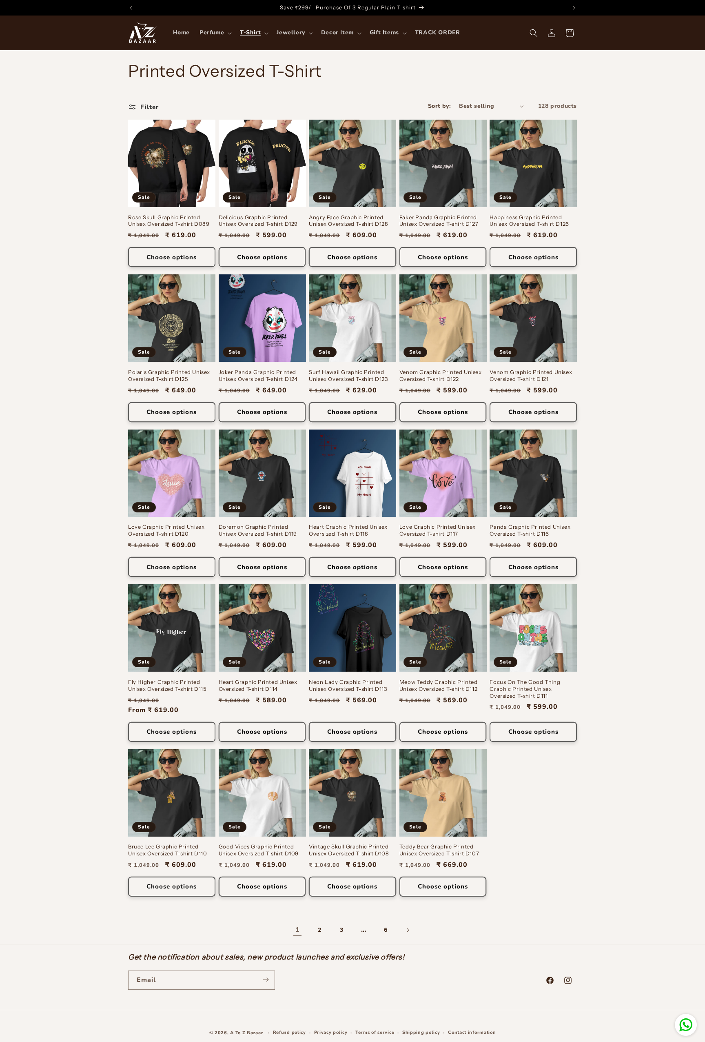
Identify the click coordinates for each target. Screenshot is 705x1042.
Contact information (472, 1032)
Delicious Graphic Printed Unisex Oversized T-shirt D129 (258, 220)
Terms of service (374, 1032)
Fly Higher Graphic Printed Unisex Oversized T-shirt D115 (167, 685)
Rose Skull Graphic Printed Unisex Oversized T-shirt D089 (168, 220)
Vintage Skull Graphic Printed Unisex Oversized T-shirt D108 (349, 850)
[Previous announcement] (131, 8)
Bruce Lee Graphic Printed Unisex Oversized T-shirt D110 (167, 850)
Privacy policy (331, 1032)
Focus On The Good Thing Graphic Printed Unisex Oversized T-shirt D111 (525, 689)
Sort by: (439, 106)
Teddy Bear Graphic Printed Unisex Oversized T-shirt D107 (439, 850)
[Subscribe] (266, 979)
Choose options (171, 257)
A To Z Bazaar (246, 1033)
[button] (215, 32)
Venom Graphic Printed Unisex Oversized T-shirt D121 (531, 375)
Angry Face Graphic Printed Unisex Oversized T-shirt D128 (348, 220)
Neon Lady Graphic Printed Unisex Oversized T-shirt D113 (348, 685)
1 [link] (297, 929)
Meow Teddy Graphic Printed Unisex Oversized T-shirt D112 (438, 685)
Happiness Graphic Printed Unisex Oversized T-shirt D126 (529, 220)
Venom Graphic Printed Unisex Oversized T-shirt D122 (440, 375)
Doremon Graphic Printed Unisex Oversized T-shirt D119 (258, 530)
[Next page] (408, 930)
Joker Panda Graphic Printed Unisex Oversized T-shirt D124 (258, 375)
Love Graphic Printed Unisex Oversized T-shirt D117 (437, 530)
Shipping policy (421, 1032)
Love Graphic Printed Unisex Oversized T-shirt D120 (166, 530)
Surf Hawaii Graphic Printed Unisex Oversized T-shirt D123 (348, 375)
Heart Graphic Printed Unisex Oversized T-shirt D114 (258, 685)
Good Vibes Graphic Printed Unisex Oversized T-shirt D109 (259, 850)
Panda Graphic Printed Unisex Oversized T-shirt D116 (530, 530)
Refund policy (289, 1032)
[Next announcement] (574, 8)
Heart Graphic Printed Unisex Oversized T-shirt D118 (348, 530)
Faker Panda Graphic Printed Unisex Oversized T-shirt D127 (438, 220)
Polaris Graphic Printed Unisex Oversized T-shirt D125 (169, 375)
